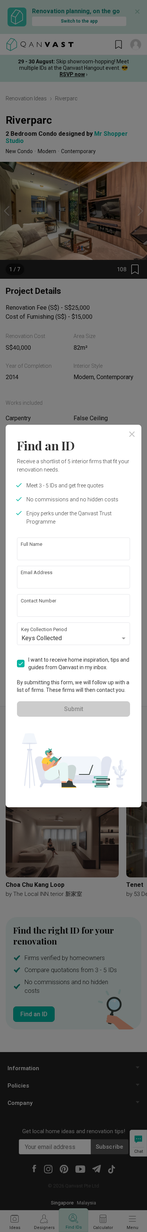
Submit (73, 709)
